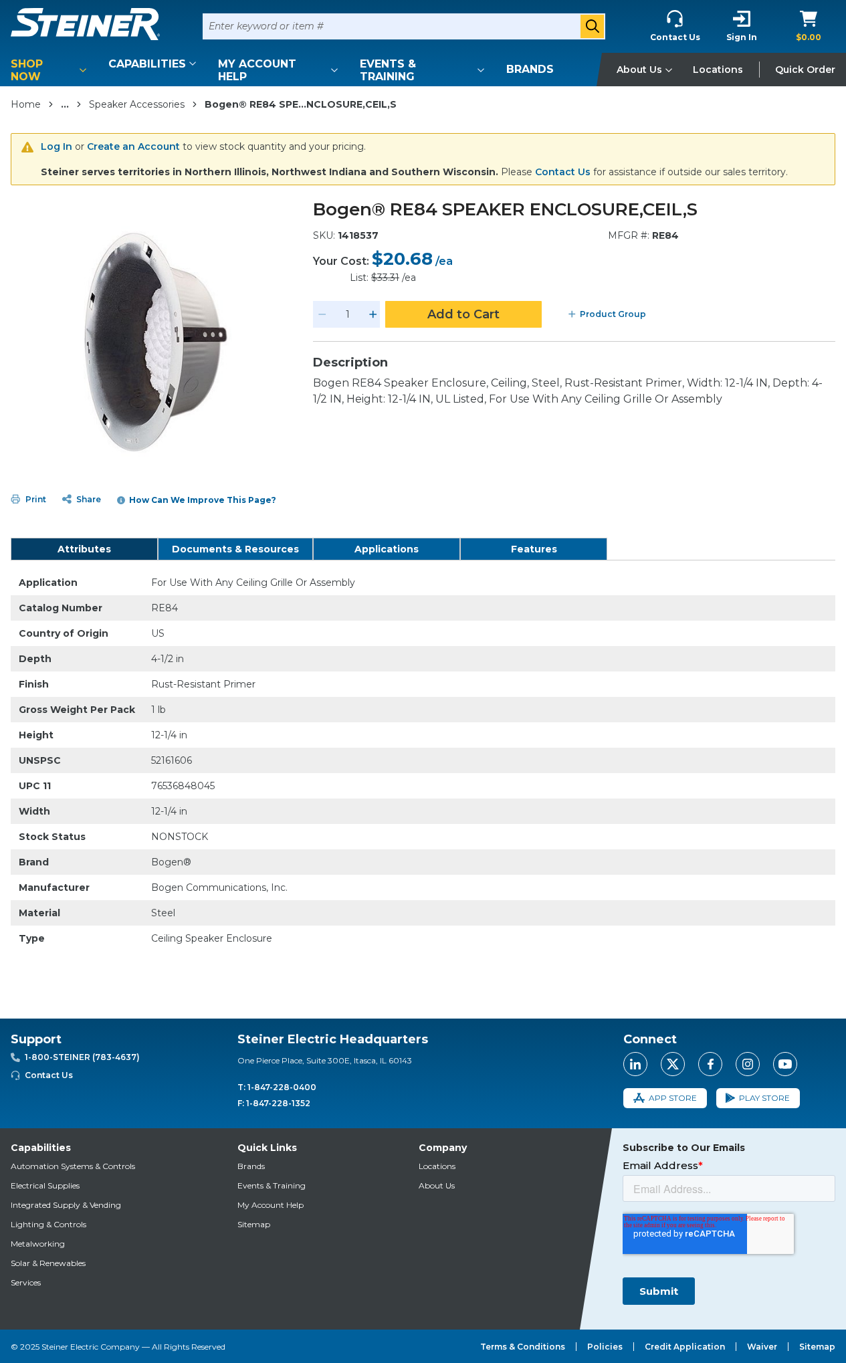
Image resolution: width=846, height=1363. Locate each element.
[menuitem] (51, 70)
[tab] (84, 549)
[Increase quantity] (373, 314)
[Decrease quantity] (322, 314)
